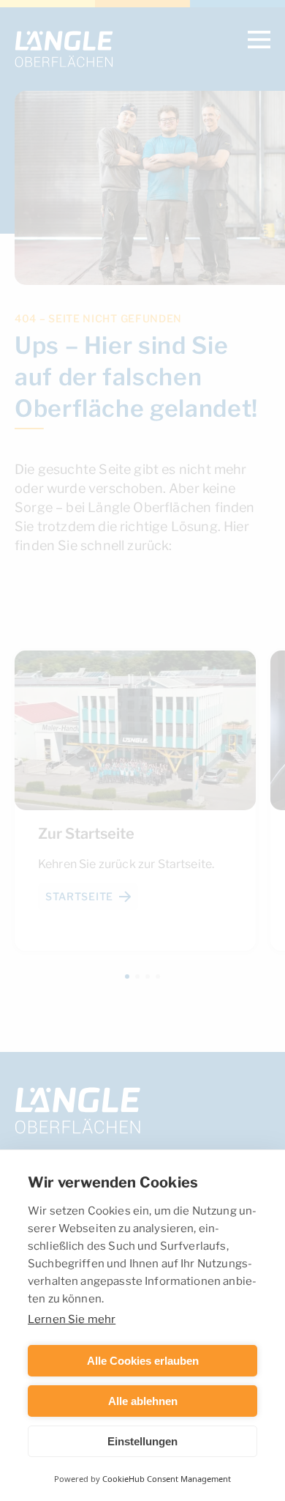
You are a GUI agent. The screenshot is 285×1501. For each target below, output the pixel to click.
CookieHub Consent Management (166, 1478)
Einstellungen (142, 1441)
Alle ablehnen (143, 1401)
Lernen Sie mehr (71, 1318)
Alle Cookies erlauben (143, 1360)
